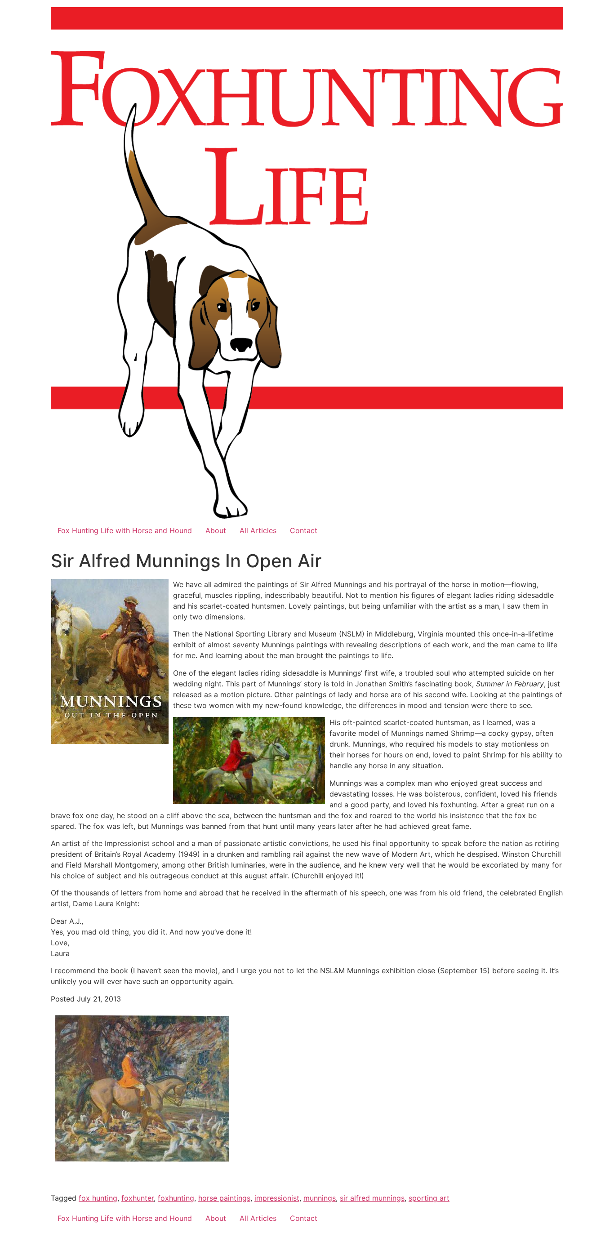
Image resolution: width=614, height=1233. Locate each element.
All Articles (258, 530)
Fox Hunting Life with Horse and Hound (125, 530)
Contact (303, 530)
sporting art (429, 1197)
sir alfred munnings (372, 1197)
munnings (319, 1197)
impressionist (276, 1197)
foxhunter (137, 1197)
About (215, 530)
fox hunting (98, 1197)
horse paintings (224, 1197)
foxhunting (176, 1197)
